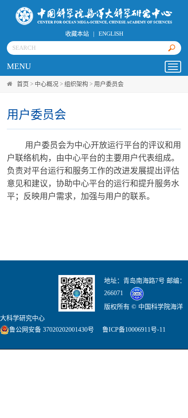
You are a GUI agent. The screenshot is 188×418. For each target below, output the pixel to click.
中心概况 (46, 83)
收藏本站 (77, 33)
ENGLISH (111, 33)
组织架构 (76, 83)
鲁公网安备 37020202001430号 (51, 329)
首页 (23, 83)
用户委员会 (109, 83)
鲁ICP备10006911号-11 (134, 329)
